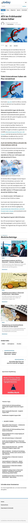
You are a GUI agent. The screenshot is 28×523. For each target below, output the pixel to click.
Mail (6, 45)
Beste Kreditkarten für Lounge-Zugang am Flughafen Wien (13, 434)
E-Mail (3, 343)
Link (11, 45)
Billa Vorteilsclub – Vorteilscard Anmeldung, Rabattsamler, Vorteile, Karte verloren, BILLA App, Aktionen (13, 452)
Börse (7, 10)
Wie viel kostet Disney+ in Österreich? (12, 438)
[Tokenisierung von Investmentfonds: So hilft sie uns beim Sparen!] (14, 313)
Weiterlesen (4, 269)
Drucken (16, 45)
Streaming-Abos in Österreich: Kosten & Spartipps (12, 457)
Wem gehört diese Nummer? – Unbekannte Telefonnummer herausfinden (13, 425)
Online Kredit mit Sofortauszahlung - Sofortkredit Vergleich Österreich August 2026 (12, 407)
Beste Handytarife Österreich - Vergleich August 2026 (12, 411)
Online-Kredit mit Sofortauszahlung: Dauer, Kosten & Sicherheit (13, 430)
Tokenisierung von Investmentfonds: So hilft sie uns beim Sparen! (12, 325)
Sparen (18, 10)
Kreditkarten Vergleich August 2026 (11, 415)
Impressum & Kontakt (7, 508)
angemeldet (9, 487)
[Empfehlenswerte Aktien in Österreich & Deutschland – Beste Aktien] (14, 281)
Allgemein (13, 10)
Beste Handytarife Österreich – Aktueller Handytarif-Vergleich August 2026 (12, 447)
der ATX (10, 102)
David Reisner (10, 24)
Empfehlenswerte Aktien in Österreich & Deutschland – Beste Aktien (13, 293)
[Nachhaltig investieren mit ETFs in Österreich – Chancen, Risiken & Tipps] (14, 249)
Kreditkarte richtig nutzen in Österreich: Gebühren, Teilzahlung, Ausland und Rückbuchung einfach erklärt (12, 471)
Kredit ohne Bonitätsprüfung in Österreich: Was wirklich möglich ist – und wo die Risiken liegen (14, 442)
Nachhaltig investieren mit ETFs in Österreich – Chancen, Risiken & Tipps (12, 261)
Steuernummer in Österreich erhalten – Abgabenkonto (12, 466)
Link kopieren (10, 343)
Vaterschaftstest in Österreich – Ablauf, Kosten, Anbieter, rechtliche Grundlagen (12, 462)
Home (2, 501)
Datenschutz (4, 505)
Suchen (24, 6)
